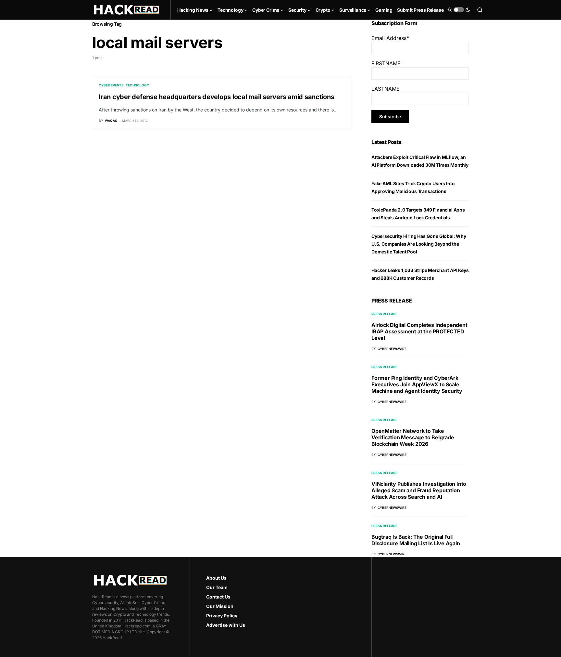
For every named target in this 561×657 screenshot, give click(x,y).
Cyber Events (111, 85)
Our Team (217, 587)
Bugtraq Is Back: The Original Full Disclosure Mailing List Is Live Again (415, 540)
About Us (216, 578)
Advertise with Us (225, 625)
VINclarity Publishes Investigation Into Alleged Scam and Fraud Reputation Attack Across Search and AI (418, 490)
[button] (458, 10)
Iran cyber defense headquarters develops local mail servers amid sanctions (216, 97)
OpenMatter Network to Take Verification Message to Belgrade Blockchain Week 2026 (412, 437)
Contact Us (218, 596)
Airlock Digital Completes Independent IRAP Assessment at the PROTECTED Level (419, 331)
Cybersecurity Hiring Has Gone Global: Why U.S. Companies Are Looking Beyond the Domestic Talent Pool (418, 243)
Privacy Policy (221, 615)
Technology (137, 85)
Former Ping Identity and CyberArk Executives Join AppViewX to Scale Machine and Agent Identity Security (416, 384)
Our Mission (219, 606)
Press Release (384, 314)
